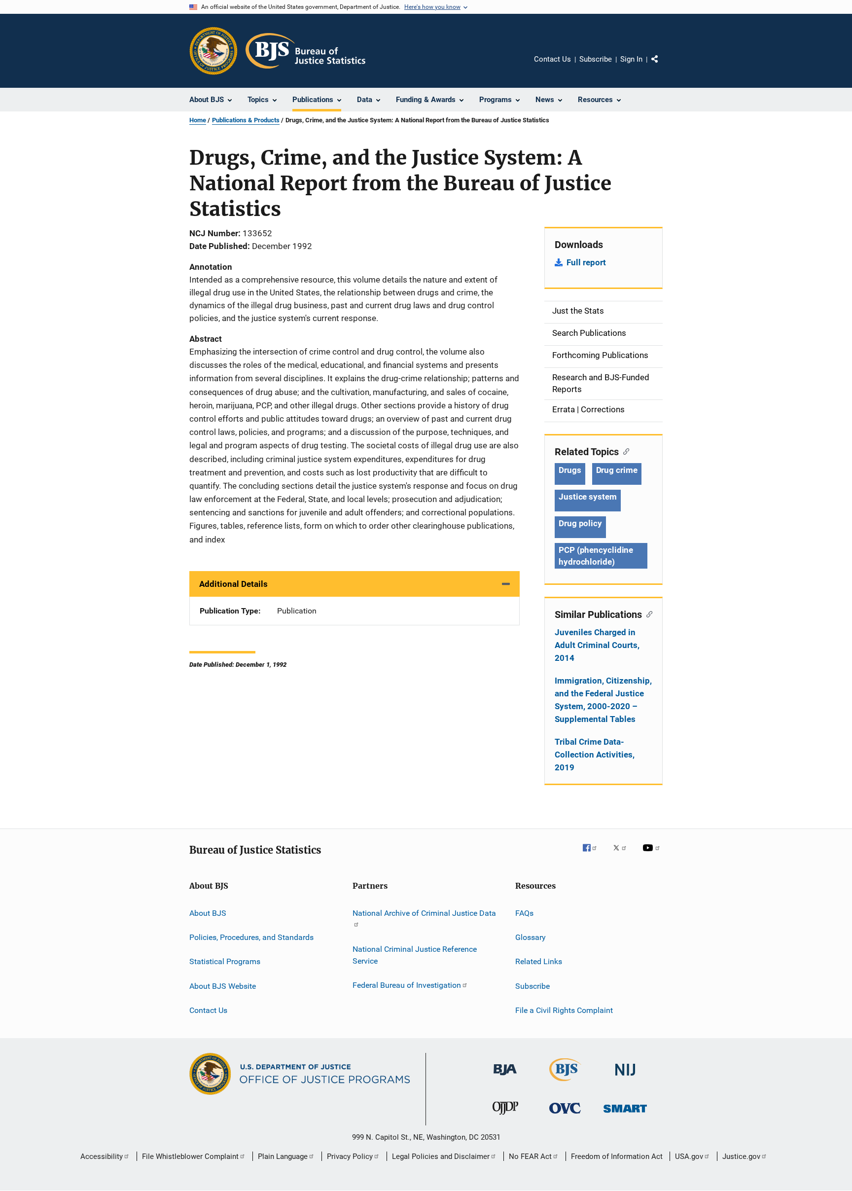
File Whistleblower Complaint (190, 1156)
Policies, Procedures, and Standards (251, 937)
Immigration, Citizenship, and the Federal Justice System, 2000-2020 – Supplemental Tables (603, 700)
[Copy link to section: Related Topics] (624, 451)
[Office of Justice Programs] (213, 51)
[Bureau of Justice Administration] (505, 1077)
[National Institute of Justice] (625, 1077)
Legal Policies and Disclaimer (441, 1156)
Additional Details (233, 584)
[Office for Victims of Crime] (565, 1115)
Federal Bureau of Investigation (407, 985)
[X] (623, 855)
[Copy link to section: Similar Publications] (647, 613)
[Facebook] (593, 855)
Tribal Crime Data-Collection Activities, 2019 (595, 754)
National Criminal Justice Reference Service (415, 955)
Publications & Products (246, 120)
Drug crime (617, 470)
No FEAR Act (530, 1156)
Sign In (631, 59)
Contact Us (552, 59)
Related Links (538, 961)
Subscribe (595, 59)
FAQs (524, 912)
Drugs (570, 470)
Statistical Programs (224, 961)
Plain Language (283, 1156)
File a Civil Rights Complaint (564, 1010)
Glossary (530, 937)
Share (663, 66)
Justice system (588, 497)
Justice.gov (741, 1156)
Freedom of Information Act (617, 1156)
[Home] (305, 51)
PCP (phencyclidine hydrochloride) (596, 556)
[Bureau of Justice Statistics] (565, 1083)
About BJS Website (222, 985)
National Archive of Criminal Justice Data (424, 912)
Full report (586, 262)
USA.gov (689, 1156)
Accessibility (101, 1156)
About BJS (207, 912)
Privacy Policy (350, 1156)
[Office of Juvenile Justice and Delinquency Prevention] (505, 1116)
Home (197, 120)
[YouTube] (653, 855)
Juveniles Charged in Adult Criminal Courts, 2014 (597, 645)
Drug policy (580, 523)
